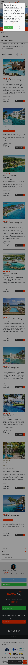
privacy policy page (17, 22)
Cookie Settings (19, 27)
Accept (9, 27)
